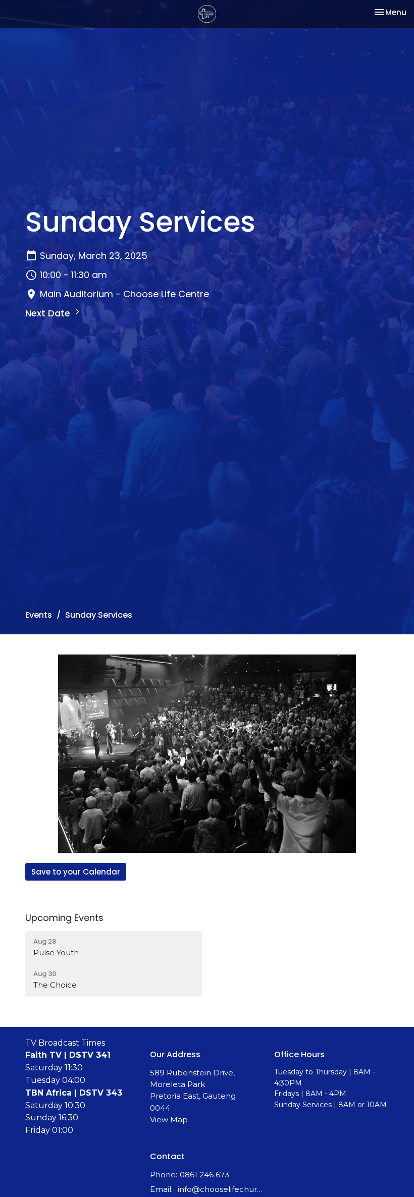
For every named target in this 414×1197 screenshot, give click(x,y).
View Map (169, 1119)
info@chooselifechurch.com (221, 1189)
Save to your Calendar (75, 871)
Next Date (49, 313)
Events (38, 615)
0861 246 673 (204, 1174)
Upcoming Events (64, 917)
